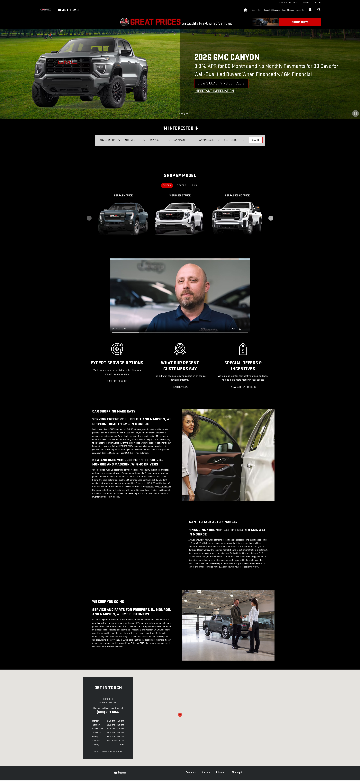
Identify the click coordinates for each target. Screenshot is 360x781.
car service (106, 626)
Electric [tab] (181, 185)
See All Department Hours (108, 751)
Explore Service (117, 381)
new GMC (150, 486)
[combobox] (110, 140)
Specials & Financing (272, 10)
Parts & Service (288, 10)
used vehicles (164, 486)
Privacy (220, 772)
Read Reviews (180, 387)
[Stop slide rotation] (355, 114)
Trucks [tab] (167, 185)
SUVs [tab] (194, 185)
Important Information (214, 91)
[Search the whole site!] (319, 10)
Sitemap (236, 772)
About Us (299, 10)
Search (255, 140)
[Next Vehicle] (271, 218)
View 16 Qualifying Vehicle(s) (222, 84)
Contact (190, 772)
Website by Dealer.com (120, 772)
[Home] (46, 10)
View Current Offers (243, 387)
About (205, 772)
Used (259, 10)
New (253, 10)
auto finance (255, 540)
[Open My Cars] (309, 10)
